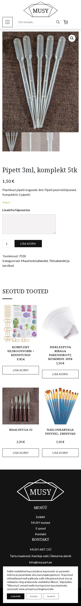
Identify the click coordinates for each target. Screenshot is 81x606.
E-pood (41, 528)
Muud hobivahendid (34, 261)
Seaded (51, 596)
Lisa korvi (28, 243)
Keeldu (34, 596)
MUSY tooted (40, 522)
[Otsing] (58, 22)
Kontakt (40, 534)
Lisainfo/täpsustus (16, 210)
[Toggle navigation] (7, 22)
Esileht (40, 517)
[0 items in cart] (66, 22)
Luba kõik (15, 596)
